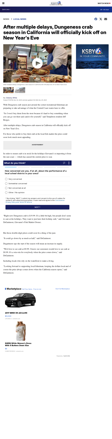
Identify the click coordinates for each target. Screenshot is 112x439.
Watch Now (103, 3)
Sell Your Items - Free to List (31, 289)
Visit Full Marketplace (62, 289)
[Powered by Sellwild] (66, 356)
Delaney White (11, 98)
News (6, 19)
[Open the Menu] (3, 3)
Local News (19, 19)
